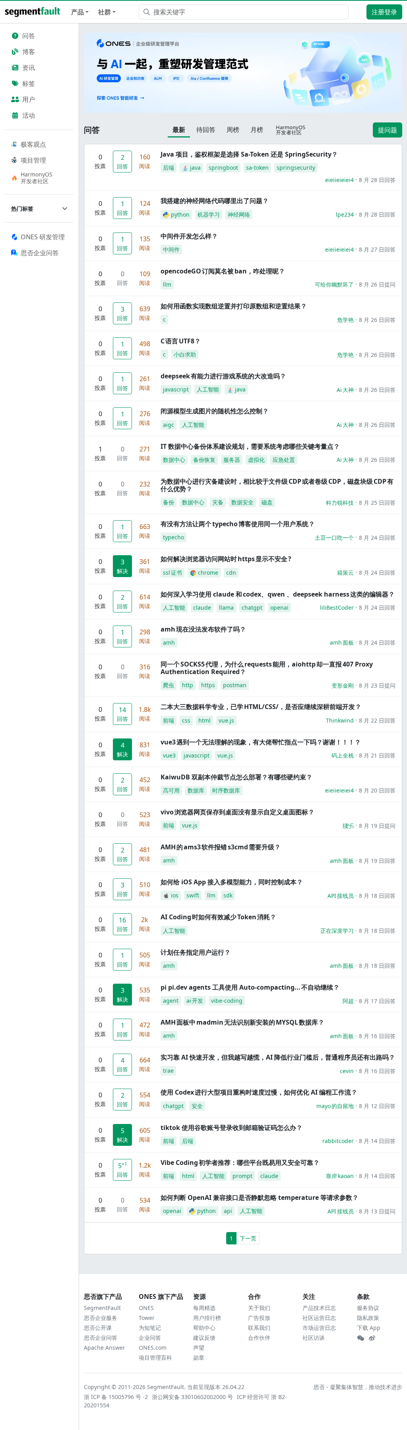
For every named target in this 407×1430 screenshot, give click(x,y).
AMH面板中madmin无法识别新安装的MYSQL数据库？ (242, 1022)
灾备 (217, 502)
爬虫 (168, 685)
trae (168, 1070)
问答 (28, 35)
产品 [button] (77, 12)
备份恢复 (204, 459)
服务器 (231, 459)
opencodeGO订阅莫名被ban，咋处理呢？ (223, 271)
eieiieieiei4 (339, 180)
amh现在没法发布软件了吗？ (203, 629)
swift (192, 895)
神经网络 (239, 214)
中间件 (171, 249)
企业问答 (150, 1337)
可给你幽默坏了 (334, 284)
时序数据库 (226, 790)
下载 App (368, 1327)
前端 (168, 720)
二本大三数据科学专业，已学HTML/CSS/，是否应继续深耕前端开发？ (261, 706)
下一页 (248, 1238)
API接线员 (341, 895)
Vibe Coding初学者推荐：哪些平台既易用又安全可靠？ (240, 1162)
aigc (168, 424)
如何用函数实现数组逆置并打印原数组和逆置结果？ (234, 306)
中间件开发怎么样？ (189, 236)
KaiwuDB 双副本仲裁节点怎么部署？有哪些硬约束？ (236, 777)
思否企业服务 (100, 1317)
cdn (231, 572)
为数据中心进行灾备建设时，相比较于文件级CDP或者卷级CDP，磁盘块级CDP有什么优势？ (277, 485)
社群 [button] (104, 12)
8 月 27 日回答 (377, 249)
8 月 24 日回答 (377, 537)
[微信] (360, 1338)
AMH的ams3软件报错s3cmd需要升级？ (221, 847)
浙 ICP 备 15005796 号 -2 (116, 1397)
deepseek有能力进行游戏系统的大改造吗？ (223, 376)
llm (167, 284)
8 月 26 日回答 (377, 320)
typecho (173, 537)
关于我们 (259, 1308)
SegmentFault (102, 1308)
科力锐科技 (340, 502)
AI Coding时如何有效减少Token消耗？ (218, 917)
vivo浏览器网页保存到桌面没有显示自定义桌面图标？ (237, 812)
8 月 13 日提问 (377, 1211)
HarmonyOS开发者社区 (36, 178)
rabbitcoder (338, 1141)
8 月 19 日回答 (377, 860)
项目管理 (33, 160)
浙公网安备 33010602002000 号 (193, 1397)
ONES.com (153, 1347)
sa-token (257, 167)
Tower (147, 1317)
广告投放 (259, 1317)
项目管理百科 (155, 1357)
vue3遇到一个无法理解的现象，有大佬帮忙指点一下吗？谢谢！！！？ (261, 742)
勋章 (198, 1357)
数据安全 (242, 502)
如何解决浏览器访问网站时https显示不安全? (226, 558)
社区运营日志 (319, 1317)
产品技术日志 (319, 1308)
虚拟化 (256, 459)
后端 (168, 167)
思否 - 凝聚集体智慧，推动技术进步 (358, 1387)
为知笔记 (150, 1327)
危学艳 (345, 320)
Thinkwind (340, 720)
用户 (28, 99)
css (186, 720)
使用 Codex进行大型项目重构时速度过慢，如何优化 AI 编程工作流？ (259, 1092)
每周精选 (204, 1308)
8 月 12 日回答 (377, 1106)
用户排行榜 (207, 1317)
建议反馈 (204, 1337)
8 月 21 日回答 (377, 755)
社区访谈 (313, 1337)
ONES (146, 1308)
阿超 (348, 1001)
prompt (242, 1176)
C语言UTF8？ (181, 341)
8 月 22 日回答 (377, 720)
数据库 (196, 790)
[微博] (372, 1338)
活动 (28, 115)
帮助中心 (204, 1327)
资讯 (28, 67)
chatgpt (252, 607)
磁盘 (267, 502)
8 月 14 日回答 (377, 1141)
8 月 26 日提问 (377, 284)
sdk (228, 895)
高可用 (171, 790)
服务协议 (368, 1308)
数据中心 (174, 459)
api (228, 1211)
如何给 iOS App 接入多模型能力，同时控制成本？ (232, 882)
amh (169, 642)
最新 (178, 129)
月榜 (256, 129)
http (187, 685)
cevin (347, 1071)
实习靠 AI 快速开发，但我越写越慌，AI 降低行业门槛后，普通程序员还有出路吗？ (278, 1057)
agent (170, 1000)
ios (174, 895)
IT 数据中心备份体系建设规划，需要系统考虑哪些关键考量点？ (250, 446)
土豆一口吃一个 (334, 537)
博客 (28, 51)
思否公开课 (98, 1327)
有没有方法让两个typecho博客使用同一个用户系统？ (238, 523)
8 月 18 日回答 (377, 895)
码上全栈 (342, 755)
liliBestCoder (337, 607)
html (204, 720)
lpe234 (345, 214)
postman (234, 685)
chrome (208, 572)
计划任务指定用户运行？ (196, 952)
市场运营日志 (319, 1327)
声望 (198, 1347)
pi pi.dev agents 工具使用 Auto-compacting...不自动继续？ (250, 987)
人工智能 (208, 389)
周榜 (233, 129)
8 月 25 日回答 (377, 502)
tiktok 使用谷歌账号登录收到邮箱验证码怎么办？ (231, 1127)
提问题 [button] (387, 130)
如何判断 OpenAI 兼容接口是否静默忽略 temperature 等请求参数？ (260, 1197)
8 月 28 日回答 (377, 180)
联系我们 (259, 1327)
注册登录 (384, 12)
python (180, 214)
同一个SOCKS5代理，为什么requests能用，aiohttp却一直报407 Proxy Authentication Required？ (267, 668)
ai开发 (194, 1000)
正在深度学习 (337, 930)
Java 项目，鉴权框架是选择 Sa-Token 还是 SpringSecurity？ (249, 154)
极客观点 (33, 144)
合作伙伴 (259, 1337)
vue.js (226, 720)
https (208, 685)
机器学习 (209, 214)
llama (226, 607)
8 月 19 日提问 (377, 825)
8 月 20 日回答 (377, 790)
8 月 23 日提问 (377, 685)
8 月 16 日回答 (377, 1036)
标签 (28, 83)
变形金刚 (342, 685)
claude (202, 607)
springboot (223, 167)
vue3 (169, 755)
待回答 (205, 129)
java (195, 167)
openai (279, 607)
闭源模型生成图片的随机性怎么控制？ (215, 411)
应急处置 (284, 459)
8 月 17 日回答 (377, 1001)
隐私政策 (368, 1317)
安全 (197, 1106)
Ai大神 (345, 389)
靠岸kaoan (340, 1176)
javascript (176, 389)
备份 (168, 502)
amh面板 (342, 642)
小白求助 (185, 354)
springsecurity (296, 167)
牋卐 (348, 825)
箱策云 (345, 572)
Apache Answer (104, 1347)
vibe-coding (226, 1000)
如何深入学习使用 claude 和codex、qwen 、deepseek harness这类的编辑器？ (278, 594)
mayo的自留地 (335, 1106)
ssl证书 (172, 572)
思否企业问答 (100, 1337)
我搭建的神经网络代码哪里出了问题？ (215, 200)
